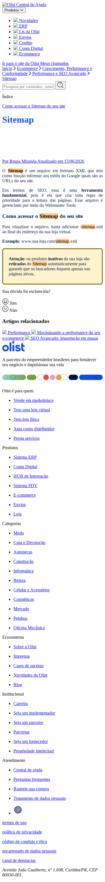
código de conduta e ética (24, 841)
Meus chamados (54, 63)
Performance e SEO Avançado (59, 73)
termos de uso (14, 822)
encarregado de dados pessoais (29, 851)
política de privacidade (22, 832)
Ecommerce (27, 68)
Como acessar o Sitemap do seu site (33, 106)
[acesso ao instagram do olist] (17, 813)
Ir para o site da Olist (21, 63)
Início (7, 68)
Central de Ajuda (31, 4)
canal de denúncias (19, 860)
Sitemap (9, 78)
